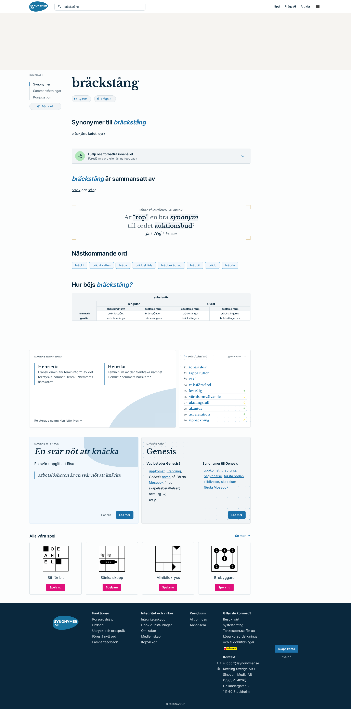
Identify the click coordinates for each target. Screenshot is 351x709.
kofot (92, 134)
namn (166, 477)
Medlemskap (151, 636)
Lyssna (83, 98)
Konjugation (42, 97)
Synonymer (41, 84)
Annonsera (198, 625)
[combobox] (103, 6)
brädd (212, 265)
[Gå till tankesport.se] (241, 648)
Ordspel (98, 625)
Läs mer (124, 515)
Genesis (161, 451)
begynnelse (213, 476)
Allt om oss (198, 619)
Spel (277, 6)
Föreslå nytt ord (104, 636)
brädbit (195, 265)
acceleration (199, 414)
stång (92, 190)
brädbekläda (144, 265)
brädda (230, 265)
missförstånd (200, 385)
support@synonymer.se (241, 663)
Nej (157, 233)
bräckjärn (79, 134)
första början (234, 476)
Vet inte (171, 233)
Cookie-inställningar (156, 625)
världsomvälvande (205, 397)
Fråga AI (290, 6)
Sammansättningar (47, 91)
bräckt (79, 265)
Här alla (106, 515)
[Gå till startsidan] (38, 6)
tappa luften (199, 373)
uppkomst (157, 471)
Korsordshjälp (102, 619)
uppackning (199, 420)
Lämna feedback (105, 642)
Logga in (286, 656)
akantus (195, 408)
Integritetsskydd (153, 619)
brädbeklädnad (171, 265)
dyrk (101, 134)
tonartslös (197, 367)
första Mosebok (216, 487)
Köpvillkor (149, 642)
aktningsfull (199, 402)
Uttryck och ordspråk (108, 631)
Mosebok (156, 482)
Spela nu (56, 587)
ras (191, 379)
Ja (147, 233)
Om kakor (148, 631)
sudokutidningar (242, 642)
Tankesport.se (234, 631)
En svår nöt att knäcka (76, 451)
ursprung (174, 471)
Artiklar (305, 6)
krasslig (195, 391)
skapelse (228, 482)
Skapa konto (286, 649)
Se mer (240, 536)
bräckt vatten (101, 265)
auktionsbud (173, 225)
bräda (123, 265)
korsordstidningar (245, 636)
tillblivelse (211, 482)
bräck (76, 190)
